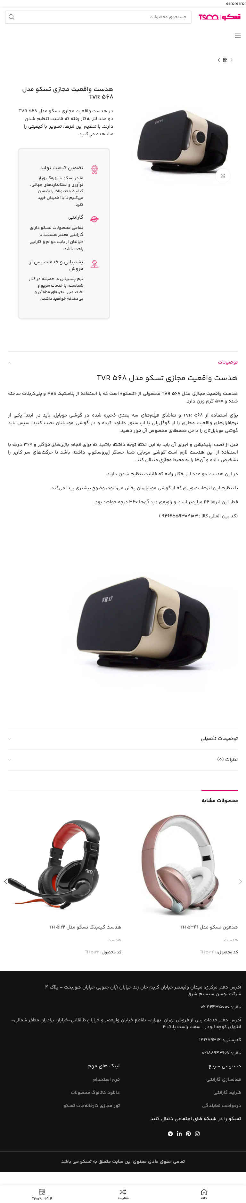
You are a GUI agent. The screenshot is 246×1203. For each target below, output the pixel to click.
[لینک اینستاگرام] (197, 1133)
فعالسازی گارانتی (223, 1079)
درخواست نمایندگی (221, 1105)
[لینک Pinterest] (188, 1133)
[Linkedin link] (179, 1133)
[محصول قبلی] (231, 60)
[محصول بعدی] (219, 60)
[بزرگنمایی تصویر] (223, 176)
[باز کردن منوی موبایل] (238, 35)
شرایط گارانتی (227, 1092)
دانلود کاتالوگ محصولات (95, 1092)
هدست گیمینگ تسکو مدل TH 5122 (85, 927)
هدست (231, 940)
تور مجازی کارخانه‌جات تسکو (91, 1105)
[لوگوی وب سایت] (219, 17)
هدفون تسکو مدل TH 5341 (209, 927)
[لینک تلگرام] (170, 1133)
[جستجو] (11, 17)
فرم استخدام (106, 1079)
